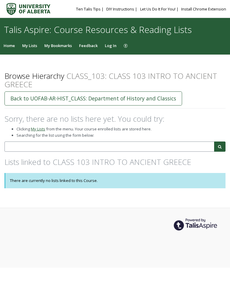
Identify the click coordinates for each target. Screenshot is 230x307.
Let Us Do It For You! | (159, 9)
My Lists (29, 45)
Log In (110, 45)
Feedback (88, 45)
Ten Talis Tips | (90, 9)
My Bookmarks (58, 45)
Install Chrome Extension (203, 9)
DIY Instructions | (122, 9)
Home (9, 45)
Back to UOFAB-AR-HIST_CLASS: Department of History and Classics (93, 98)
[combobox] (109, 147)
